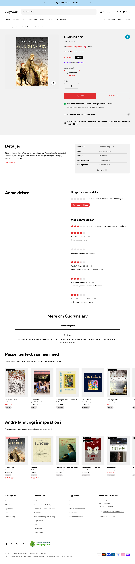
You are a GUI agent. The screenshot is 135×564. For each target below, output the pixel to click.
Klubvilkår (73, 513)
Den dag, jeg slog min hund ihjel (67, 468)
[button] (9, 478)
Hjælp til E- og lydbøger (43, 505)
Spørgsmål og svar (41, 501)
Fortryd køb (38, 533)
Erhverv (127, 19)
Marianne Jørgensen (74, 46)
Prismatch (37, 513)
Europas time (36, 400)
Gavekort (112, 19)
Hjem (6, 27)
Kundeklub (38, 528)
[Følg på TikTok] (22, 543)
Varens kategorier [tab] (67, 325)
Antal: (66, 81)
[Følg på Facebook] (6, 543)
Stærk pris (71, 342)
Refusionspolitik (38, 556)
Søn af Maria (86, 400)
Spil (56, 19)
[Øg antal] (76, 85)
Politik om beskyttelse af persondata (18, 556)
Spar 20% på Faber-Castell (67, 3)
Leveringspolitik (67, 556)
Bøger (7, 19)
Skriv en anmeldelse (80, 205)
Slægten (34, 468)
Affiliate (8, 505)
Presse (7, 513)
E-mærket (73, 505)
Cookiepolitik (74, 501)
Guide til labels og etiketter (44, 509)
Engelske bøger (18, 19)
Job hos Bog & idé (12, 517)
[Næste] (90, 2)
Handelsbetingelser (77, 509)
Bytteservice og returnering (44, 517)
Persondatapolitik (76, 517)
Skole (50, 19)
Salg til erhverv (39, 521)
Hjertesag (9, 509)
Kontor (43, 19)
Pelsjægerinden (113, 400)
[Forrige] (44, 2)
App (120, 19)
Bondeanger (111, 468)
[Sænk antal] (67, 85)
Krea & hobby (32, 19)
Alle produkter (22, 339)
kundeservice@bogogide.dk (113, 511)
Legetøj (63, 19)
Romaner (30, 27)
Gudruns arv (9, 468)
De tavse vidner (77, 52)
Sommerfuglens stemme (91, 468)
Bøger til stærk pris (41, 339)
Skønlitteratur (21, 27)
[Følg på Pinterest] (17, 543)
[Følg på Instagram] (11, 543)
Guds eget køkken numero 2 (66, 400)
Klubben (102, 19)
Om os (7, 501)
